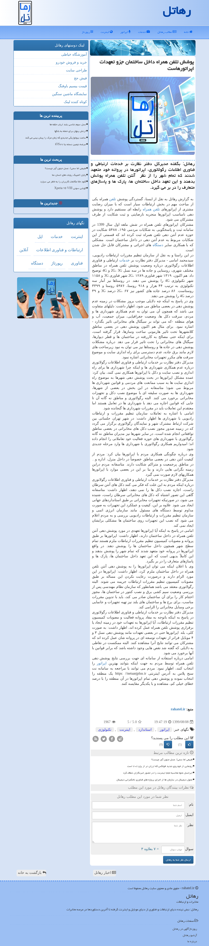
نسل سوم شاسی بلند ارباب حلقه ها (68, 124)
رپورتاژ (86, 32)
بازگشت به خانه (30, 873)
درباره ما (192, 941)
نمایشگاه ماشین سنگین (69, 94)
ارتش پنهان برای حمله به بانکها (70, 131)
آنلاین (23, 250)
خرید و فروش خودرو (71, 62)
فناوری (77, 263)
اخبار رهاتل (103, 873)
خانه (186, 32)
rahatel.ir (178, 709)
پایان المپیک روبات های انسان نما (69, 175)
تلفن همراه (151, 209)
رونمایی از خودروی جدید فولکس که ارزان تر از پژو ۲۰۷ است (159, 766)
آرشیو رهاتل (190, 935)
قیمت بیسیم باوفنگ (72, 86)
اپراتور (124, 32)
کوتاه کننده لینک (75, 102)
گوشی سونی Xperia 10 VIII (70, 188)
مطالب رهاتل (165, 32)
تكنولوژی (104, 729)
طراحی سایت (76, 70)
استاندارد (145, 729)
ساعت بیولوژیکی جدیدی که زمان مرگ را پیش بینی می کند (55, 137)
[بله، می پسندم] (189, 744)
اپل (40, 236)
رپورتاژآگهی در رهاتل (185, 928)
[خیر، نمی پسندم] (168, 744)
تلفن (112, 199)
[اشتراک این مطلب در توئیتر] (103, 739)
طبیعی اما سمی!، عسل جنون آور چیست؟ (171, 759)
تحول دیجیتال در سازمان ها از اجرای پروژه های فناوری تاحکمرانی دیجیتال (154, 779)
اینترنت (105, 32)
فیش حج (80, 78)
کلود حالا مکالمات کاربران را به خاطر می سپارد (63, 181)
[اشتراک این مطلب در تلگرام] (120, 739)
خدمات (142, 32)
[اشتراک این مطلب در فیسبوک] (111, 739)
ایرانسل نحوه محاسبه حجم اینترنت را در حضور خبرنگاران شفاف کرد (157, 772)
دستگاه (158, 245)
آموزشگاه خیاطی (74, 54)
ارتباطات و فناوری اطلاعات (59, 250)
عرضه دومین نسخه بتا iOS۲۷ (70, 144)
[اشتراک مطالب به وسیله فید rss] (95, 739)
